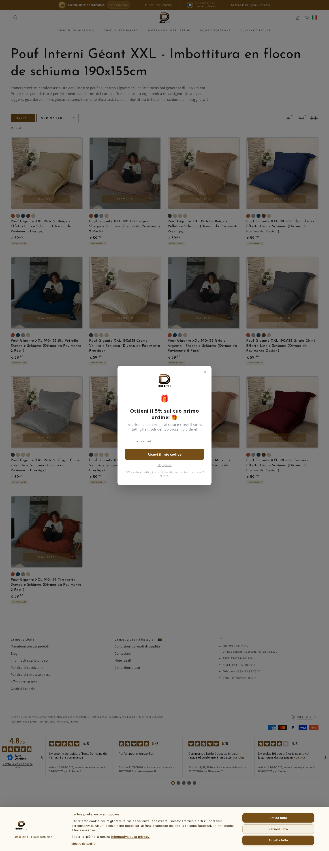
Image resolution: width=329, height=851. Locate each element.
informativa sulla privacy (130, 836)
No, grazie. (165, 465)
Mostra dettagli (81, 843)
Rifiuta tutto (278, 818)
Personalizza (278, 829)
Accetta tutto (278, 840)
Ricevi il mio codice (164, 454)
